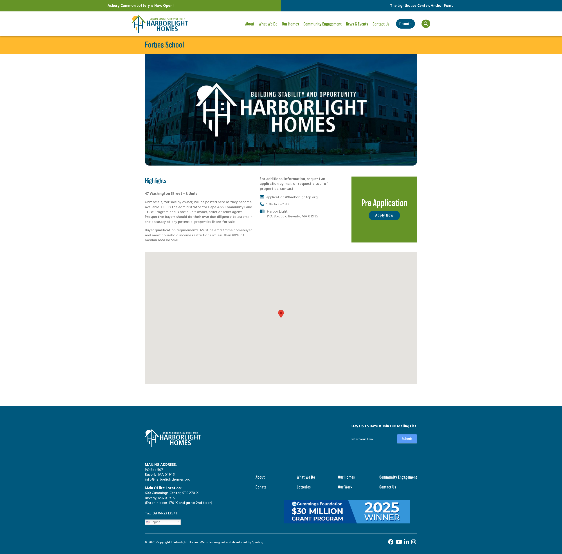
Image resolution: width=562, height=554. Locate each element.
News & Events (357, 24)
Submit (407, 439)
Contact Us (381, 24)
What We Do (268, 24)
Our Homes (290, 24)
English (155, 521)
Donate (405, 23)
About (249, 24)
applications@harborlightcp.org (292, 197)
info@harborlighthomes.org (167, 479)
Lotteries (304, 487)
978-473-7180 (277, 204)
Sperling (257, 542)
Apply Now (384, 215)
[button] (281, 314)
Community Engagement (322, 24)
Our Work (345, 487)
